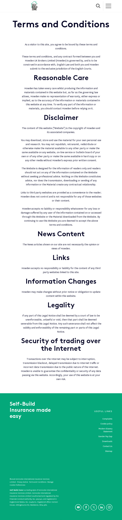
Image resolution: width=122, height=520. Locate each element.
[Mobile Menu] (108, 6)
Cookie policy (106, 423)
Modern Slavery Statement (105, 430)
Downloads (107, 441)
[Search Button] (98, 6)
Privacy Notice (22, 482)
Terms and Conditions (37, 482)
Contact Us (107, 446)
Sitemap (108, 451)
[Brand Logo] (34, 6)
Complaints (107, 418)
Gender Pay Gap (105, 436)
